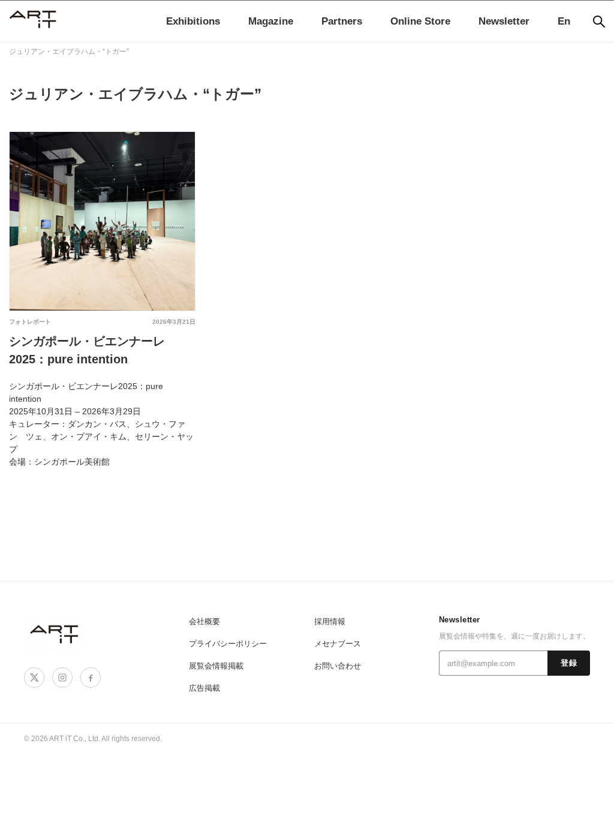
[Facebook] (90, 677)
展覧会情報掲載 (216, 665)
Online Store (420, 21)
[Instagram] (62, 677)
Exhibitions (193, 21)
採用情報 (329, 621)
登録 (569, 663)
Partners (341, 21)
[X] (34, 677)
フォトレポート (30, 321)
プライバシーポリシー (228, 643)
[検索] (599, 22)
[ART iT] (55, 633)
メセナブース (337, 643)
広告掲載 (204, 687)
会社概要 (204, 621)
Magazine (270, 21)
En (564, 21)
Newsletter (503, 21)
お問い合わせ (337, 665)
